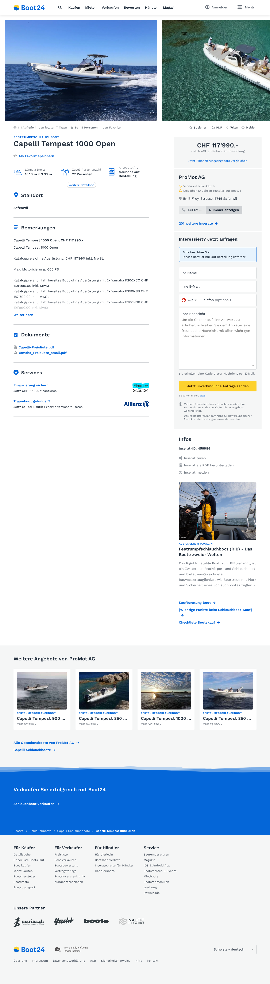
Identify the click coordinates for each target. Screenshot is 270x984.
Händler (151, 7)
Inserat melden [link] (196, 472)
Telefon (216, 300)
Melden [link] (251, 127)
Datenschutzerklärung (69, 960)
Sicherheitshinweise (115, 960)
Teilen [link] (234, 127)
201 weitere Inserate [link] (196, 223)
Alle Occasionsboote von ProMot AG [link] (44, 743)
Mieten (91, 7)
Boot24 (19, 831)
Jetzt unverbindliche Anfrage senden (218, 386)
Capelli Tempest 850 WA (104, 718)
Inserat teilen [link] (195, 458)
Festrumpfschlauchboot (36, 137)
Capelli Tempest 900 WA (42, 718)
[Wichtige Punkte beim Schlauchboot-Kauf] (215, 610)
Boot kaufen (22, 865)
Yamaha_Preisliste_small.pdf (43, 353)
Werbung (150, 887)
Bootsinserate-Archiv (69, 876)
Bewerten (132, 7)
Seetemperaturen (156, 854)
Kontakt (152, 960)
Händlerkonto (105, 871)
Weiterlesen (23, 315)
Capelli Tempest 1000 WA (167, 718)
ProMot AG (192, 177)
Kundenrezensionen (68, 882)
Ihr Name (189, 273)
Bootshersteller (24, 876)
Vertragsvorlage (65, 871)
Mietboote (151, 876)
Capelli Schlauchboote (32, 750)
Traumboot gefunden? (32, 401)
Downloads (151, 892)
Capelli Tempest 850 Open (230, 718)
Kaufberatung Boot (195, 603)
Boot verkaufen (65, 860)
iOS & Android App (157, 865)
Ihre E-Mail (191, 286)
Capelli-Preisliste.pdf (36, 347)
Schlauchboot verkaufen (34, 804)
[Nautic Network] (131, 921)
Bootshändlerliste (107, 860)
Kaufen (74, 7)
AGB (202, 395)
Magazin (170, 7)
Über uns (20, 960)
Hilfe (138, 960)
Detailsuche (22, 854)
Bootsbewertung (66, 865)
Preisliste (61, 854)
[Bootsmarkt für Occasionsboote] (29, 8)
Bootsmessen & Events (160, 871)
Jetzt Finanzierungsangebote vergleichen (217, 160)
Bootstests (21, 882)
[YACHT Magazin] (64, 921)
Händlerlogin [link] (104, 854)
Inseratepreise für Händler (114, 865)
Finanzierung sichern (31, 385)
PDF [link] (219, 127)
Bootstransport (24, 887)
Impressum (40, 960)
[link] (42, 699)
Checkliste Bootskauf (197, 622)
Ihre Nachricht (193, 314)
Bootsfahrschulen (156, 882)
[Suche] (60, 7)
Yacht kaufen (23, 871)
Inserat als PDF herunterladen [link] (209, 465)
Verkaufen (110, 7)
